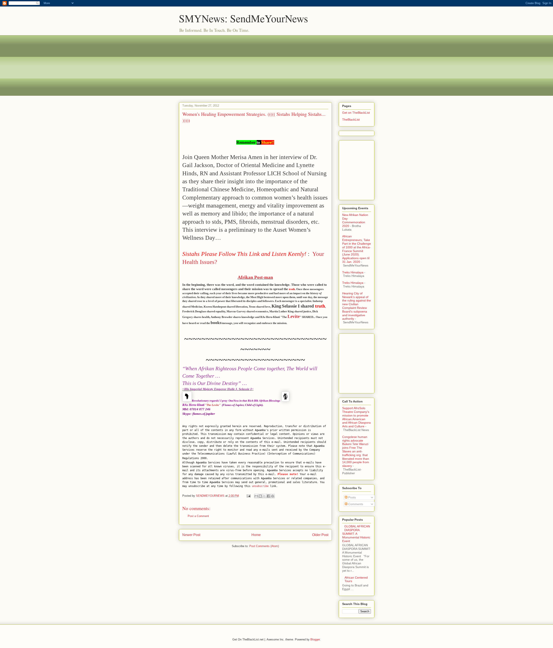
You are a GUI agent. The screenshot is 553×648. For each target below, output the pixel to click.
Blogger (315, 639)
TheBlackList (351, 119)
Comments (355, 504)
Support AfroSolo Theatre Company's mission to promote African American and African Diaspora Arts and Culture (356, 417)
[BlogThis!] (260, 496)
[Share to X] (264, 496)
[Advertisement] (276, 65)
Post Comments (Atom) (264, 546)
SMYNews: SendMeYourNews (243, 18)
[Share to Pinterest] (272, 496)
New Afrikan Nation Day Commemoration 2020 (355, 220)
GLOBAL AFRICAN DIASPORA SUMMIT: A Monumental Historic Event (356, 534)
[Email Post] (248, 495)
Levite (294, 316)
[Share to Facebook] (268, 496)
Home (256, 535)
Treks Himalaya (352, 272)
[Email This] (256, 496)
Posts (351, 497)
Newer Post (191, 535)
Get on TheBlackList (356, 112)
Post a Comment (198, 516)
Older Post (320, 535)
